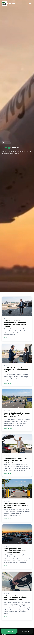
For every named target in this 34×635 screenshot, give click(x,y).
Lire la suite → (8, 338)
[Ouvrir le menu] (30, 3)
